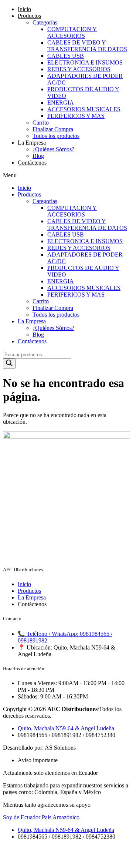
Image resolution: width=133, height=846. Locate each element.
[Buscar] (9, 363)
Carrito (41, 122)
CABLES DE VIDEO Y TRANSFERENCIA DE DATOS (87, 45)
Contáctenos (32, 162)
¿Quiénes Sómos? (53, 149)
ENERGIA (60, 102)
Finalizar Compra (53, 129)
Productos (29, 16)
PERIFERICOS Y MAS (76, 116)
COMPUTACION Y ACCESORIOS (72, 32)
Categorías (45, 22)
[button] (66, 175)
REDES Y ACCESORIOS (78, 69)
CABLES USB (65, 56)
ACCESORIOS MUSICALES (83, 109)
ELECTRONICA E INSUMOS (85, 62)
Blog (38, 156)
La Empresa (32, 142)
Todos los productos (56, 136)
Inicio (24, 9)
